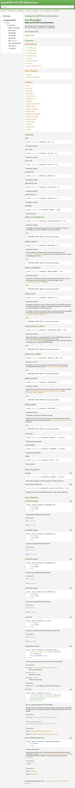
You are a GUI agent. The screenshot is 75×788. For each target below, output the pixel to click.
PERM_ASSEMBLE (32, 109)
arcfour (48, 621)
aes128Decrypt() (31, 48)
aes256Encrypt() (31, 56)
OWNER (29, 101)
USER (28, 129)
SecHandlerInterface (16, 43)
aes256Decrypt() (31, 53)
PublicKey (13, 33)
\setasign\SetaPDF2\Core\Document (41, 652)
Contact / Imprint (50, 781)
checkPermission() (32, 61)
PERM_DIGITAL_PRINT (34, 114)
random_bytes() (43, 754)
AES (28, 86)
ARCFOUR (30, 93)
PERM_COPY (31, 111)
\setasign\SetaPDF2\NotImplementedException (44, 734)
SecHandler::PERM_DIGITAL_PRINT (61, 420)
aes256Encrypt (50, 592)
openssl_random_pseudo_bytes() (59, 754)
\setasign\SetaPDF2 (9, 20)
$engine (29, 74)
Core (8, 23)
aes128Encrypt (50, 534)
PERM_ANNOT (31, 106)
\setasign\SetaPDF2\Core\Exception (40, 731)
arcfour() (29, 58)
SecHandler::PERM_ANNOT (54, 366)
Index (8, 15)
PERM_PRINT (31, 122)
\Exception (33, 774)
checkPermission (51, 650)
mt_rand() (29, 757)
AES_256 (29, 91)
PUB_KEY (30, 124)
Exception (13, 30)
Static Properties (31, 70)
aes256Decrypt (50, 563)
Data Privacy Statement (62, 781)
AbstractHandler (15, 28)
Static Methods (31, 44)
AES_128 (29, 88)
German (27, 783)
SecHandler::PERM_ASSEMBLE (35, 393)
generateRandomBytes (53, 741)
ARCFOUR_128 (31, 96)
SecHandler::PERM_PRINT (33, 340)
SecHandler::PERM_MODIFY (34, 254)
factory (48, 693)
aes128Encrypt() (31, 50)
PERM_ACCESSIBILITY (34, 104)
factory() (29, 63)
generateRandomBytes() (34, 66)
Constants (29, 82)
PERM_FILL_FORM (32, 117)
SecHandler (12, 25)
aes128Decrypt (50, 505)
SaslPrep (12, 38)
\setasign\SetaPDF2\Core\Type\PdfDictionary (45, 697)
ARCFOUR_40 (31, 99)
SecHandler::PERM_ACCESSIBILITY (36, 314)
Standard (13, 46)
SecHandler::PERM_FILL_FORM (53, 391)
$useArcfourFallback (33, 77)
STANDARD (30, 127)
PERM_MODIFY (31, 119)
